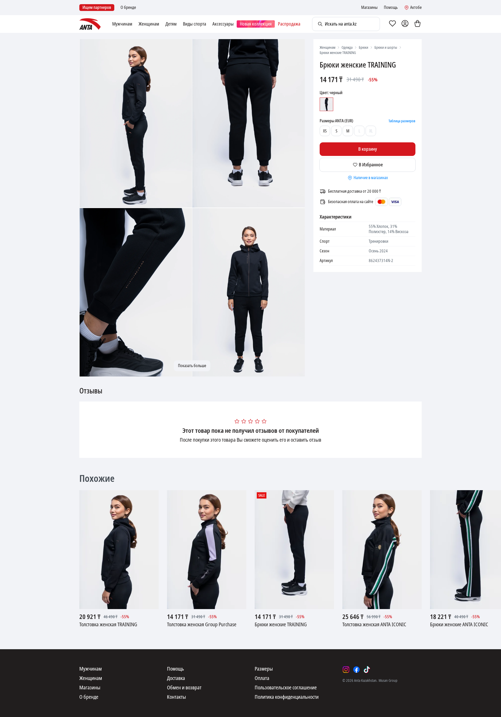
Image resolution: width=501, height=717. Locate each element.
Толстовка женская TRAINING (108, 625)
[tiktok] (367, 669)
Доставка (176, 678)
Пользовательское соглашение (286, 688)
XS (325, 131)
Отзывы (90, 391)
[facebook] (356, 669)
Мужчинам (122, 24)
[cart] (417, 24)
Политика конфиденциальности (287, 697)
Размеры (264, 669)
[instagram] (346, 669)
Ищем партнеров (96, 7)
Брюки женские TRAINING (281, 625)
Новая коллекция (256, 24)
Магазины (369, 7)
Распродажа (289, 24)
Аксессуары (223, 24)
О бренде (128, 7)
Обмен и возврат (184, 688)
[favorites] (392, 24)
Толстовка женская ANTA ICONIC (374, 625)
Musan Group (388, 680)
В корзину (367, 149)
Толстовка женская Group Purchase (201, 625)
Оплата (262, 678)
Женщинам (149, 24)
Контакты (176, 697)
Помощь (391, 7)
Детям (171, 24)
